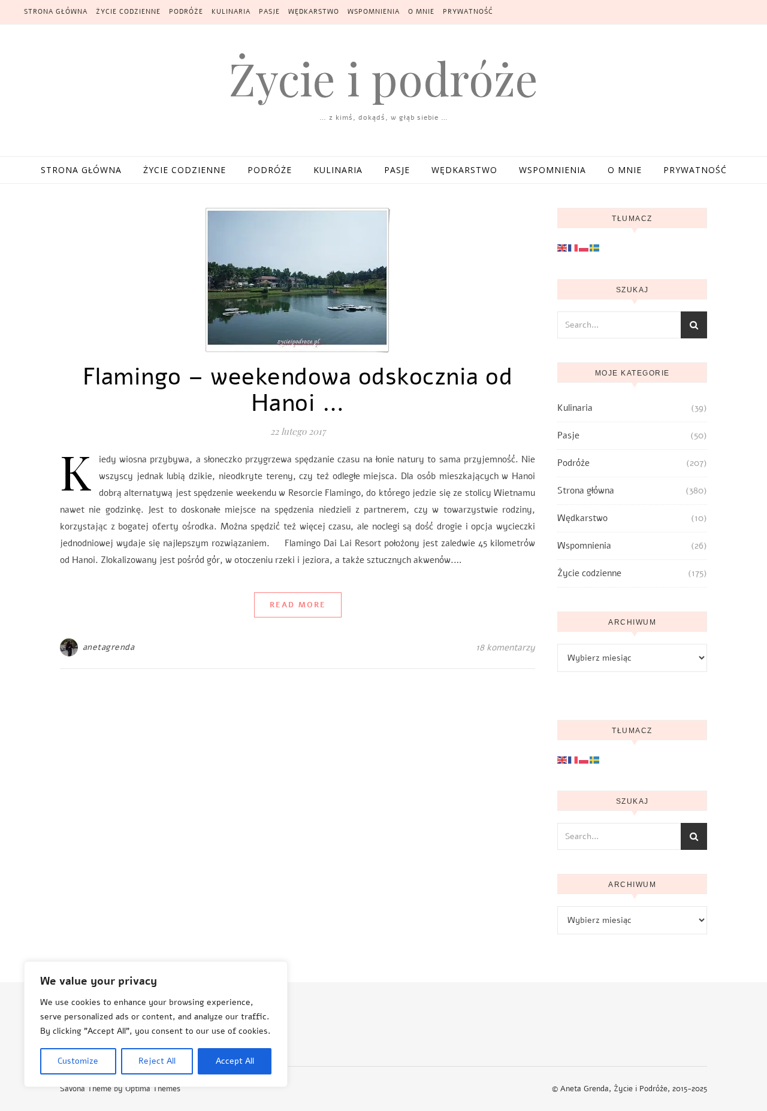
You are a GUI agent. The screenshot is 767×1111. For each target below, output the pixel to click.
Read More (298, 605)
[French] (573, 247)
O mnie (421, 11)
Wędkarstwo (313, 11)
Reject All (157, 1061)
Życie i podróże (383, 78)
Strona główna (55, 11)
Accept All (235, 1061)
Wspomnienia (374, 11)
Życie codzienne (128, 11)
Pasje (269, 11)
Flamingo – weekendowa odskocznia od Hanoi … (298, 390)
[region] (156, 1024)
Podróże (186, 11)
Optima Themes (152, 1088)
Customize (78, 1061)
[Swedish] (595, 247)
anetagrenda (109, 647)
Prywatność (468, 11)
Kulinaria (231, 11)
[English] (562, 247)
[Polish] (584, 247)
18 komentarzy (505, 647)
